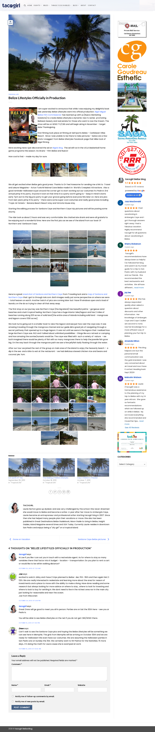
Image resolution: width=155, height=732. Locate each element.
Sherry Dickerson (133, 243)
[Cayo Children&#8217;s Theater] (93, 467)
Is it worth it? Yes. (15, 478)
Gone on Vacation (21, 539)
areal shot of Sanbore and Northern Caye (42, 294)
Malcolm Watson (133, 377)
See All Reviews (132, 427)
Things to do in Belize (60, 5)
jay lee (128, 292)
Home (29, 5)
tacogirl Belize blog (135, 179)
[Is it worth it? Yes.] (24, 467)
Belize (45, 5)
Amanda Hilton (132, 341)
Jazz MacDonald (133, 201)
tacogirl (22, 554)
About (83, 5)
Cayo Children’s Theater (87, 478)
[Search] (25, 5)
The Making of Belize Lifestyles (55, 478)
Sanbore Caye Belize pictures (92, 539)
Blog (75, 5)
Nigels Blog (58, 147)
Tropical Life (13, 94)
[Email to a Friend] (59, 492)
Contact (92, 5)
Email (48, 685)
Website (81, 685)
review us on (132, 195)
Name (15, 685)
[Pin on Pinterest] (64, 492)
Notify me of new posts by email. (30, 701)
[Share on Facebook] (51, 492)
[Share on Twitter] (55, 492)
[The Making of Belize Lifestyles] (59, 467)
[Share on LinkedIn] (68, 492)
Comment (17, 664)
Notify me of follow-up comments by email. (34, 696)
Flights (37, 5)
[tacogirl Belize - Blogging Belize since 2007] (11, 5)
